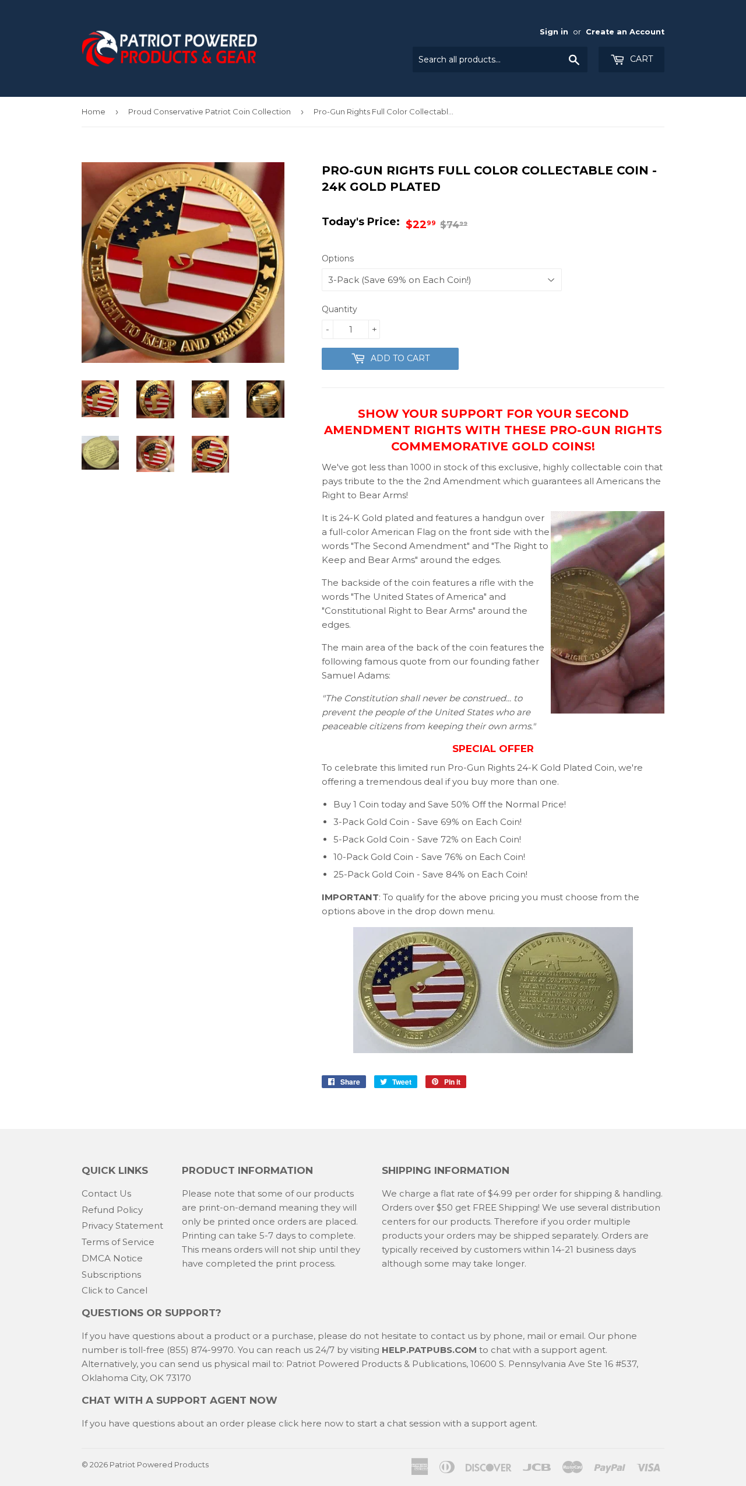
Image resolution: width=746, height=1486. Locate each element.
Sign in (554, 31)
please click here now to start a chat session (342, 1423)
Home (93, 111)
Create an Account (625, 31)
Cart (640, 59)
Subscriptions (111, 1274)
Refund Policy (112, 1209)
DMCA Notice (112, 1258)
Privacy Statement (122, 1225)
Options (338, 258)
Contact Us (106, 1193)
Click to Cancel (114, 1290)
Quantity (339, 309)
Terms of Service (118, 1241)
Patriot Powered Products (159, 1464)
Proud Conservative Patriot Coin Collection (209, 111)
